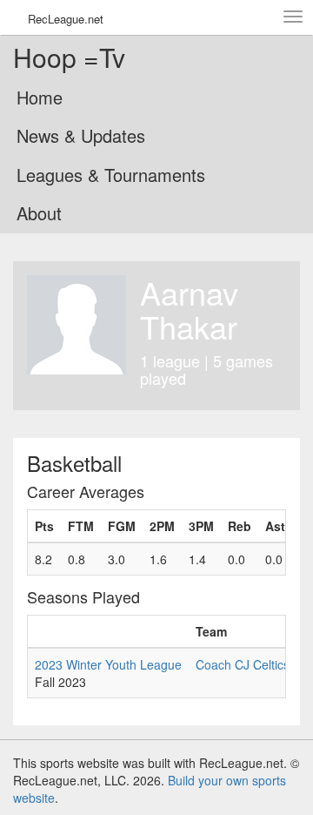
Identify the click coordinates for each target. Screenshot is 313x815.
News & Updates (81, 135)
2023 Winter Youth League (108, 664)
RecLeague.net (65, 18)
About (39, 213)
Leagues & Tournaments (111, 174)
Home (40, 97)
